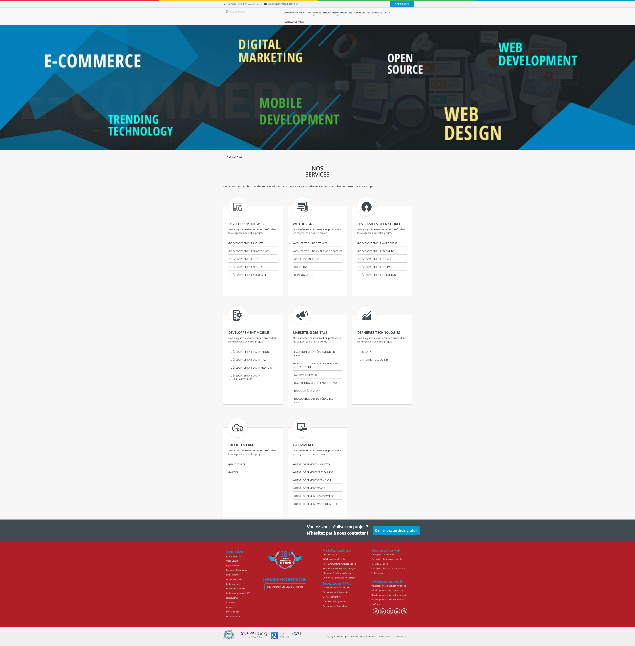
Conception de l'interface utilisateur (388, 568)
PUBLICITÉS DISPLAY (307, 390)
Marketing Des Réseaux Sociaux (337, 573)
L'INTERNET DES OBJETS (374, 359)
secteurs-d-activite (378, 12)
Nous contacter (233, 616)
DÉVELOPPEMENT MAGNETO (377, 251)
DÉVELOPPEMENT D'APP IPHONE (250, 351)
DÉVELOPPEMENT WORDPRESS (378, 243)
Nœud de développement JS (336, 601)
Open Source (232, 561)
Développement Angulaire (335, 606)
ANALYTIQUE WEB (306, 375)
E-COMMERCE (303, 445)
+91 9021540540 (234, 3)
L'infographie (377, 573)
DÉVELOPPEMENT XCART (310, 488)
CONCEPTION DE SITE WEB (311, 243)
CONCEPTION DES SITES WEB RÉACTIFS (318, 251)
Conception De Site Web (382, 555)
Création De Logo (379, 564)
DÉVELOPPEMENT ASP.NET (247, 243)
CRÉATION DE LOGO (307, 259)
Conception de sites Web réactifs (386, 559)
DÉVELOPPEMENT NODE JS (247, 267)
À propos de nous (234, 556)
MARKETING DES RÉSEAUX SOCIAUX (316, 382)
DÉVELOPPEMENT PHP (244, 259)
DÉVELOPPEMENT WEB (246, 224)
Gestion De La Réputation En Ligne (339, 578)
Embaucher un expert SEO (238, 593)
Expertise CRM (233, 565)
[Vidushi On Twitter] (397, 612)
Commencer (402, 4)
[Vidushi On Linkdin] (382, 612)
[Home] (280, 16)
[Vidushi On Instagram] (404, 612)
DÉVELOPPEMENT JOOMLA (375, 259)
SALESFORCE (238, 464)
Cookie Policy (400, 636)
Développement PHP (332, 597)
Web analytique (330, 555)
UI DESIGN (301, 267)
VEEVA (234, 472)
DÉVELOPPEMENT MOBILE (248, 332)
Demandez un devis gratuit (396, 530)
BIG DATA (365, 351)
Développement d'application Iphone (388, 586)
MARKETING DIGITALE (310, 332)
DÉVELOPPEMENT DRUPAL (376, 267)
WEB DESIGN (303, 224)
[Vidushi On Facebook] (376, 612)
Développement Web (337, 583)
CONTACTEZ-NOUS (294, 22)
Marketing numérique (337, 550)
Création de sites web (385, 550)
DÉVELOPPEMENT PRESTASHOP (314, 472)
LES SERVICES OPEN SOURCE (379, 224)
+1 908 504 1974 (252, 3)
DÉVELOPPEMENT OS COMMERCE (315, 496)
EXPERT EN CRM (240, 445)
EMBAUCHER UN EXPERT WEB (337, 12)
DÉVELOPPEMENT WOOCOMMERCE (316, 503)
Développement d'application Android (389, 595)
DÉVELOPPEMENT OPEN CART (313, 480)
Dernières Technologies (237, 570)
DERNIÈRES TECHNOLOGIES (378, 332)
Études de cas (232, 612)
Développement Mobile (387, 581)
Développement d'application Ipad (387, 590)
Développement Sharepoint (336, 592)
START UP (359, 12)
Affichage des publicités (334, 559)
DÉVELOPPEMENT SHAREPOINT (250, 251)
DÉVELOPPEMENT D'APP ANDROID (251, 367)
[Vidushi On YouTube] (390, 612)
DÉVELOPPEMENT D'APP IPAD (248, 359)
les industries (232, 598)
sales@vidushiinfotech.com (280, 4)
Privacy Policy (385, 636)
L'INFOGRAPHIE (304, 274)
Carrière (230, 607)
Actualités (230, 602)
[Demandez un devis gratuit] (396, 527)
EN (297, 4)
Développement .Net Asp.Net (336, 588)
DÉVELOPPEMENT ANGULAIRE (249, 274)
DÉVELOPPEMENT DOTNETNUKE (379, 274)
